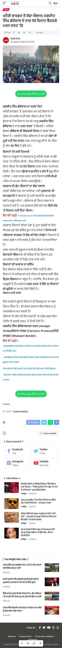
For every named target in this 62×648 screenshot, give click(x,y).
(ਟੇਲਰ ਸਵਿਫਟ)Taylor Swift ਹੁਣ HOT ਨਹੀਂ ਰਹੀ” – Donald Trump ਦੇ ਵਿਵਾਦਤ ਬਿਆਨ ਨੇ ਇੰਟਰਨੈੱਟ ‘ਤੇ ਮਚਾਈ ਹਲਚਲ (38, 516)
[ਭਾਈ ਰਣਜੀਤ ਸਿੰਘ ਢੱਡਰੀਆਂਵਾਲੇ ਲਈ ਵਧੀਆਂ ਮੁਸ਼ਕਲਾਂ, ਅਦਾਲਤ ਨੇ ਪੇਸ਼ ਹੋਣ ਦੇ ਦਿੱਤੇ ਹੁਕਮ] (52, 582)
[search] (50, 3)
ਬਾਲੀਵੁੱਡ (23, 523)
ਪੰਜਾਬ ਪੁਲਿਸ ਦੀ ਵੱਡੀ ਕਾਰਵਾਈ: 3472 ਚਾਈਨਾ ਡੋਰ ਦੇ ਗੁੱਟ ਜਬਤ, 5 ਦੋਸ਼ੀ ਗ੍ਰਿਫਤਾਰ (29, 368)
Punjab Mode (15, 38)
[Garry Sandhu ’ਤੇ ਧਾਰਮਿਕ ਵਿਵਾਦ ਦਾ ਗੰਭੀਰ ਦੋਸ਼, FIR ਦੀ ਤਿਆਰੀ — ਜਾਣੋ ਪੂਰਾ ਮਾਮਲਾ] (11, 503)
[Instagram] (17, 463)
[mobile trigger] (5, 3)
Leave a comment (50, 433)
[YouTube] (48, 627)
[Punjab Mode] (15, 3)
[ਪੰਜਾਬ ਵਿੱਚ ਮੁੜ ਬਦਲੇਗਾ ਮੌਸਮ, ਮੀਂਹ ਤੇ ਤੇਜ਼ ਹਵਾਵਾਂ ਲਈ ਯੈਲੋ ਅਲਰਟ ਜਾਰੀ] (52, 567)
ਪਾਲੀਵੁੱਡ (24, 494)
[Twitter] (44, 451)
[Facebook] (17, 451)
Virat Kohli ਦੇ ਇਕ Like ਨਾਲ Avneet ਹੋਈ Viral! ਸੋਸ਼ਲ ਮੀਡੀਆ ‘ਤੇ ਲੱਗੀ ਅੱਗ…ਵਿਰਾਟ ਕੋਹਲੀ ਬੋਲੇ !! (38, 532)
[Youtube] (44, 463)
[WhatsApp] (58, 627)
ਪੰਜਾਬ (6, 10)
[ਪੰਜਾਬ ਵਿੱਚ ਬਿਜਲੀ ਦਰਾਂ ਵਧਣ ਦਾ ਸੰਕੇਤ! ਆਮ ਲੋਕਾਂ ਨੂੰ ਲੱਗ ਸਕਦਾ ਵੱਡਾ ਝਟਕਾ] (52, 610)
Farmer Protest (20, 411)
